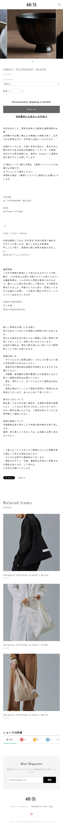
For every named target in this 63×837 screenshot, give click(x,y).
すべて (9, 739)
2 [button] (28, 61)
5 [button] (34, 61)
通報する (22, 478)
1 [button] (26, 61)
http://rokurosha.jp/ (14, 309)
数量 (5, 91)
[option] (31, 34)
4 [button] (32, 61)
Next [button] (58, 34)
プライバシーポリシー (19, 806)
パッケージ (8, 80)
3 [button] (30, 61)
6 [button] (36, 61)
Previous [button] (4, 34)
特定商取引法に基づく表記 (42, 806)
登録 (50, 780)
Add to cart (31, 109)
